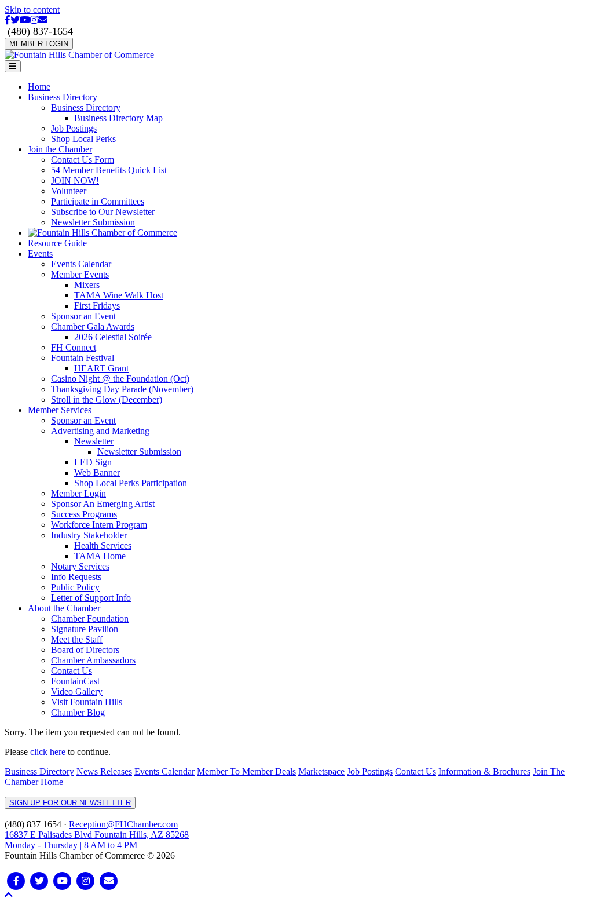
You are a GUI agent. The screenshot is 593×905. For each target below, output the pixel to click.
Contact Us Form (82, 160)
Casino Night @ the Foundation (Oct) (120, 379)
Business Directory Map (118, 118)
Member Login (78, 493)
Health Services (102, 545)
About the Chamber (64, 608)
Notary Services (80, 566)
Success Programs (84, 514)
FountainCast (75, 681)
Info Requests (76, 577)
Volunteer (68, 191)
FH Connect (73, 347)
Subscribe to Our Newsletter (103, 212)
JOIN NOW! (75, 180)
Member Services (59, 410)
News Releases (104, 771)
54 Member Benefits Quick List (109, 170)
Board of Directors (85, 650)
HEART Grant (101, 368)
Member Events (80, 274)
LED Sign (93, 462)
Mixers (87, 285)
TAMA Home (100, 556)
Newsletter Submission (93, 222)
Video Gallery (77, 691)
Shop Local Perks (83, 139)
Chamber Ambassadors (93, 660)
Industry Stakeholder (89, 535)
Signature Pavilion (84, 629)
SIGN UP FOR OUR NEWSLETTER (70, 802)
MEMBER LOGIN (38, 43)
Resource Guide (57, 243)
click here (47, 752)
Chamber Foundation (90, 618)
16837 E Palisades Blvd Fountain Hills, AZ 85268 (97, 840)
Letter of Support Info (91, 598)
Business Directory (62, 97)
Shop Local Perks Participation (130, 483)
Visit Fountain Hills (86, 702)
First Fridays (97, 306)
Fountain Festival (82, 358)
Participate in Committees (97, 201)
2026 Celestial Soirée (113, 337)
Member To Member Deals (246, 771)
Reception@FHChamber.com (123, 824)
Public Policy (75, 587)
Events (40, 253)
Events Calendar (81, 264)
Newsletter (94, 441)
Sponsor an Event (83, 316)
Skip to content (32, 9)
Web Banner (97, 472)
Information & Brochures (484, 771)
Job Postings (74, 128)
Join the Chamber (60, 149)
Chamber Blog (78, 712)
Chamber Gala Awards (92, 326)
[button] (9, 895)
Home (39, 87)
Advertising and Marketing (100, 431)
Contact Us (71, 671)
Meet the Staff (77, 639)
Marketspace (321, 771)
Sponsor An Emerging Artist (103, 504)
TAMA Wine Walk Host (118, 295)
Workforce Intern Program (99, 525)
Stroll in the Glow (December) (106, 399)
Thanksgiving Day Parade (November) (122, 389)
